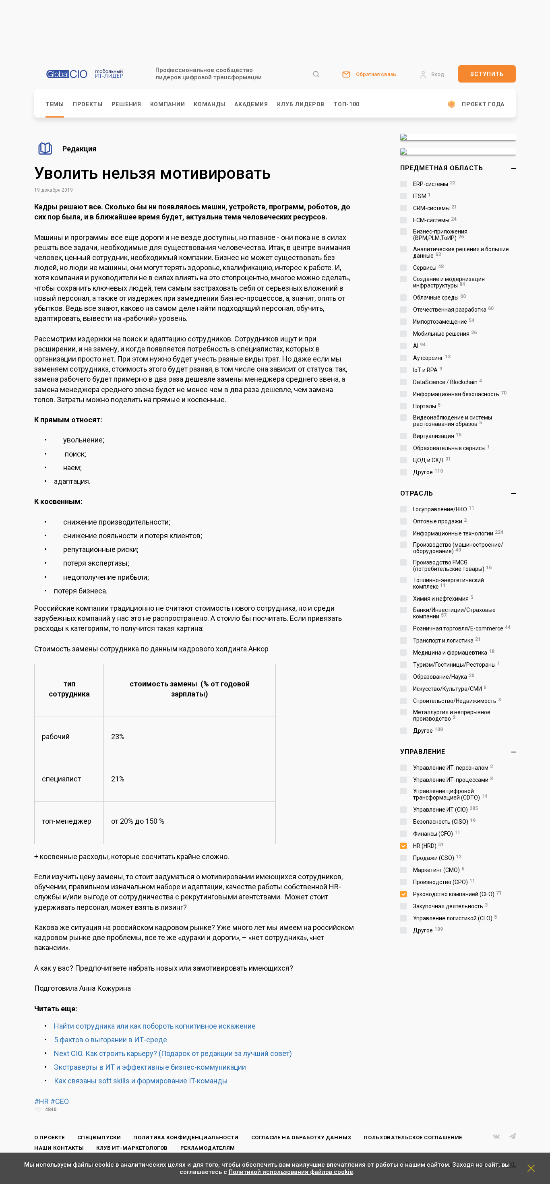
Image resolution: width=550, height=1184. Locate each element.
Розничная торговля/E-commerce (462, 628)
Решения (126, 104)
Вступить (487, 74)
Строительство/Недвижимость (457, 701)
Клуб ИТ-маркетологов (132, 1148)
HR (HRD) (428, 846)
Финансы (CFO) (436, 834)
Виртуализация (437, 436)
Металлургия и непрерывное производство (451, 715)
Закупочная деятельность (450, 906)
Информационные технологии (458, 533)
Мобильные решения (445, 334)
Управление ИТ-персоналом (453, 768)
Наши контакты (59, 1148)
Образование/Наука (443, 677)
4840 (50, 1109)
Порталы (426, 406)
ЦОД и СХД (432, 460)
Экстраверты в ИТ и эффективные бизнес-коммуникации (150, 1067)
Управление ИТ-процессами (453, 780)
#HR (41, 1101)
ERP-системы (434, 184)
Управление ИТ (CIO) (445, 809)
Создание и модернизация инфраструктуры (449, 282)
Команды (209, 104)
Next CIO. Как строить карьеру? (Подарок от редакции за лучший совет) (173, 1053)
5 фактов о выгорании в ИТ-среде (110, 1039)
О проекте (49, 1137)
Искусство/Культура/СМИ (449, 689)
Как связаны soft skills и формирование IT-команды (141, 1081)
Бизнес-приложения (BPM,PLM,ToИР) (440, 234)
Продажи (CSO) (437, 858)
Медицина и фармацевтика (453, 652)
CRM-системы (435, 208)
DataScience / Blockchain (447, 382)
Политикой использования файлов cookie (291, 1172)
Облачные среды (439, 297)
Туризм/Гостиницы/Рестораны (456, 664)
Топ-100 (346, 104)
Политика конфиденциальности (186, 1137)
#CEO (59, 1101)
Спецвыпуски (99, 1137)
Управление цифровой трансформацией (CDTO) (450, 794)
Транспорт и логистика (447, 640)
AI (419, 346)
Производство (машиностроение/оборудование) (458, 547)
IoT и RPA (427, 370)
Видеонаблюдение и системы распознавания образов (452, 420)
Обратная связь (376, 74)
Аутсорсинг (432, 358)
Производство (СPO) (444, 882)
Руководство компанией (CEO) (457, 894)
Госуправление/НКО (443, 509)
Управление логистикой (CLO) (455, 918)
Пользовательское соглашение (413, 1137)
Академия (251, 104)
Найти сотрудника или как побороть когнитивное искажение (155, 1026)
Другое (428, 472)
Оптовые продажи (440, 521)
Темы (54, 104)
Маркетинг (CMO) (438, 870)
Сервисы (428, 267)
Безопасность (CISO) (444, 821)
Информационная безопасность (460, 394)
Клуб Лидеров (301, 104)
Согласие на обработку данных (301, 1137)
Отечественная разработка (453, 309)
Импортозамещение (443, 321)
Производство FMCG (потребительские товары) (452, 565)
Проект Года (483, 104)
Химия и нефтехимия (443, 598)
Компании (167, 104)
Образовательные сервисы (451, 448)
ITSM (422, 196)
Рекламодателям (207, 1148)
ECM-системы (435, 220)
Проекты (88, 104)
